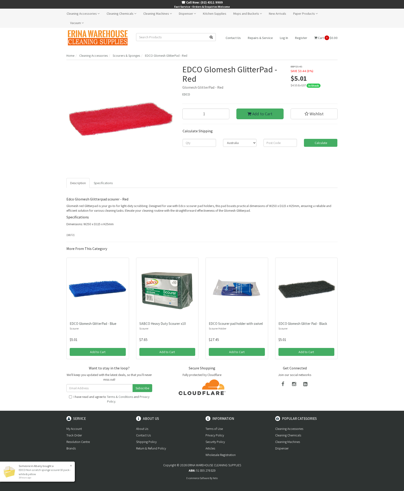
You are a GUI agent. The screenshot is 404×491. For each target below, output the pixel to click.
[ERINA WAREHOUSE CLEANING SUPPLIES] (97, 37)
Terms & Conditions (120, 397)
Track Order (74, 435)
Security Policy (215, 442)
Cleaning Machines (156, 13)
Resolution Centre (78, 442)
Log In (284, 38)
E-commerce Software (197, 478)
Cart (327, 38)
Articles (210, 448)
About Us (142, 429)
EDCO (186, 94)
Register (301, 38)
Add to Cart (261, 113)
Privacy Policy (215, 435)
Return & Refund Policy (151, 448)
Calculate (320, 143)
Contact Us (233, 38)
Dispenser (186, 13)
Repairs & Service (260, 38)
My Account (74, 429)
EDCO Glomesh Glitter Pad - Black (302, 323)
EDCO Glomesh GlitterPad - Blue (93, 323)
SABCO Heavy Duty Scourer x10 (162, 323)
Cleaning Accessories (82, 13)
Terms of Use (214, 429)
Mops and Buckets (246, 13)
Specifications (103, 183)
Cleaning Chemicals (120, 13)
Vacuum (76, 23)
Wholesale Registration (221, 455)
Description (78, 183)
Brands (71, 448)
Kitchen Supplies (214, 13)
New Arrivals (277, 13)
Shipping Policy (146, 442)
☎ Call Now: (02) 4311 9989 (202, 2)
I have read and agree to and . (111, 399)
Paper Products (304, 13)
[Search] (211, 37)
